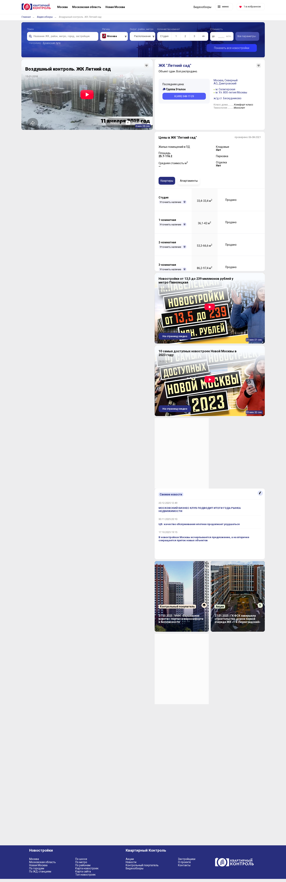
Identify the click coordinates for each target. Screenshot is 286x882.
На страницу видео (174, 336)
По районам (82, 865)
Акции (130, 859)
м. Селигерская (225, 89)
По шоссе (81, 859)
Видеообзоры (134, 868)
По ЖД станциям (40, 871)
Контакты (184, 865)
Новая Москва (38, 865)
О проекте (184, 862)
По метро (81, 862)
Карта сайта (83, 871)
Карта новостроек (86, 868)
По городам (36, 868)
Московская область (42, 862)
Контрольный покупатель (142, 865)
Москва (218, 80)
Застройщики (186, 859)
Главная (26, 16)
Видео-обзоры (45, 16)
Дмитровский (227, 83)
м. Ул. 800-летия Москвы (231, 92)
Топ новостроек (85, 874)
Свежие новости (171, 494)
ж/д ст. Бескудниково (227, 98)
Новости (131, 862)
